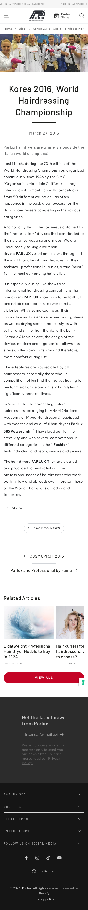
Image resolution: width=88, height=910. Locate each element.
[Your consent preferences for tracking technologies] (83, 682)
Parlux (27, 888)
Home (8, 28)
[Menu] (6, 16)
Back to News (47, 528)
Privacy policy (44, 899)
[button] (81, 16)
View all (44, 677)
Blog (22, 28)
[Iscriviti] (63, 734)
